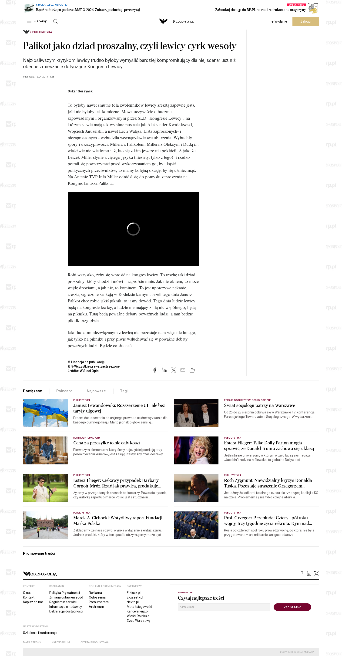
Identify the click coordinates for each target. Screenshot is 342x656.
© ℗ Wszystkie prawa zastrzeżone (94, 366)
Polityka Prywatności (64, 593)
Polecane (64, 391)
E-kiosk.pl (134, 593)
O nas (27, 593)
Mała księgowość (139, 607)
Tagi (123, 391)
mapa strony (32, 642)
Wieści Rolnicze (138, 616)
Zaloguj (305, 21)
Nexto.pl (133, 602)
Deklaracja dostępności (66, 611)
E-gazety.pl (135, 597)
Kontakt (28, 597)
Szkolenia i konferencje (40, 633)
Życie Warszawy (139, 620)
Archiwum (96, 607)
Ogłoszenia (97, 597)
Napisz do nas (33, 602)
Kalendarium (61, 642)
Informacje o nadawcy (65, 607)
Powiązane (32, 391)
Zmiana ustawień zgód (66, 597)
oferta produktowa (94, 642)
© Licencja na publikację (86, 362)
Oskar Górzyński (81, 91)
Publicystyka (183, 21)
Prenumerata (99, 602)
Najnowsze (96, 391)
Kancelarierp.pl (137, 611)
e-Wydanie (279, 21)
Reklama (95, 593)
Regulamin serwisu (63, 602)
